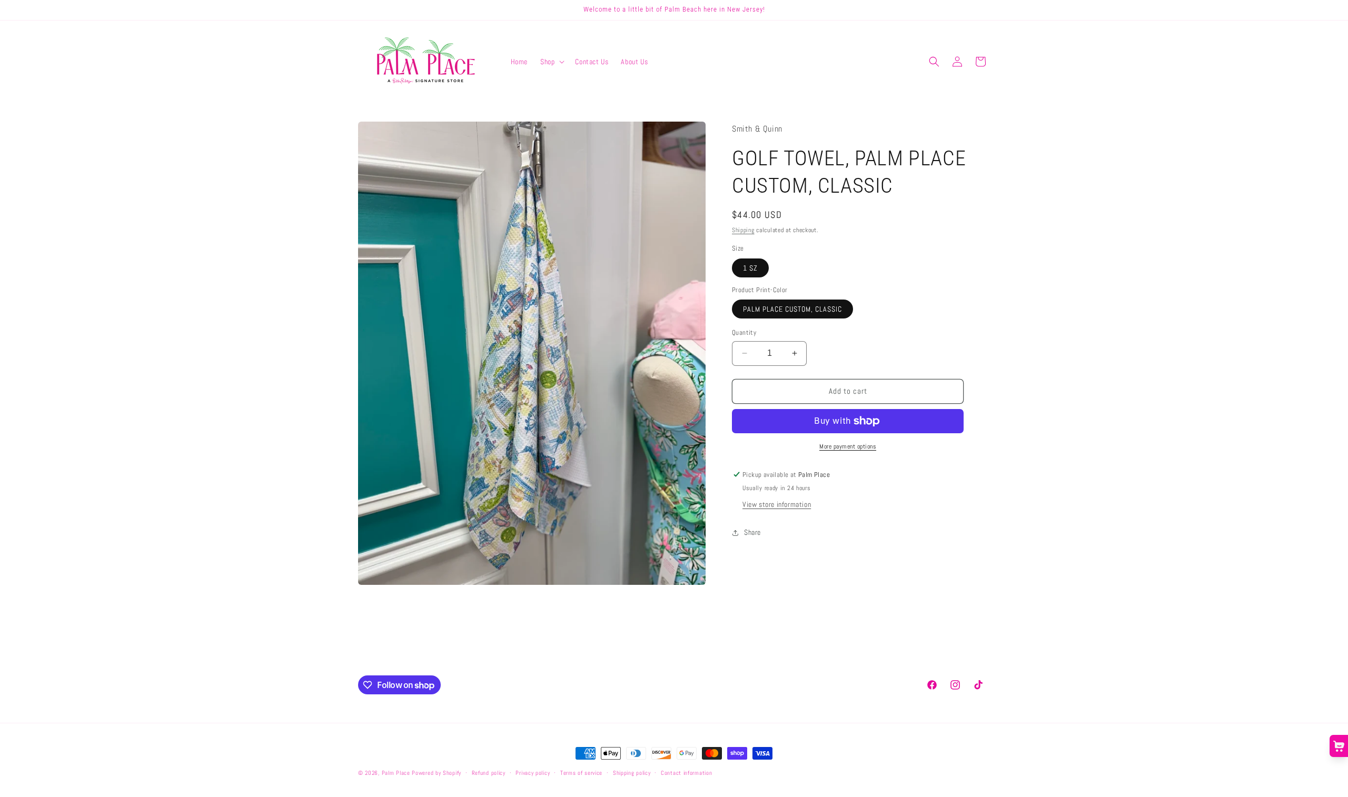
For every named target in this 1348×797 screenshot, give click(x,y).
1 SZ (750, 268)
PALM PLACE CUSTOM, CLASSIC (792, 309)
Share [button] (752, 532)
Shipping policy (632, 772)
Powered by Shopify (436, 772)
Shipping (743, 230)
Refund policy (489, 772)
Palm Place (396, 772)
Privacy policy (533, 772)
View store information (776, 504)
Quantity (744, 332)
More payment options (847, 446)
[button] (551, 62)
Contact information (686, 772)
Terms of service (581, 772)
